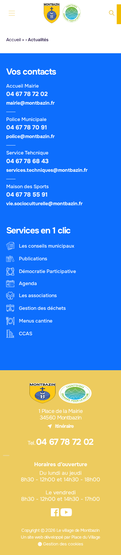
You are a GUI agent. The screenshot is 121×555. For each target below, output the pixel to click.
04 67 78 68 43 (27, 161)
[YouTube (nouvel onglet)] (66, 512)
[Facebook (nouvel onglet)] (54, 512)
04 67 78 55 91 (27, 194)
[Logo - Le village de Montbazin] (63, 13)
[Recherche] (112, 13)
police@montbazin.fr (30, 136)
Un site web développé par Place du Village (60, 537)
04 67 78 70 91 (26, 127)
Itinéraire (64, 426)
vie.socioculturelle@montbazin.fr (44, 204)
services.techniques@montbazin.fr (46, 170)
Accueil (13, 39)
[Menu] (12, 13)
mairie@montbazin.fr (30, 103)
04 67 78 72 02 (27, 94)
